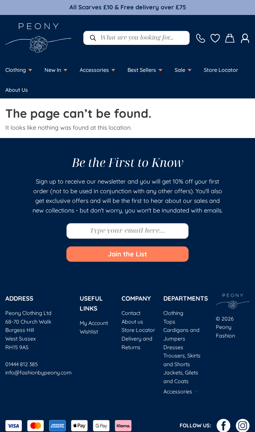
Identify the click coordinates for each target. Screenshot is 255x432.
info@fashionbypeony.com (38, 372)
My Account (94, 323)
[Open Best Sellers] (160, 70)
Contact (131, 313)
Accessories (177, 391)
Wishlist (89, 331)
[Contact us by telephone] (200, 38)
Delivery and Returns (137, 343)
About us (132, 321)
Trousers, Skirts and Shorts (182, 359)
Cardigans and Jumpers (181, 334)
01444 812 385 (21, 364)
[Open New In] (65, 70)
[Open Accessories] (113, 70)
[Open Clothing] (30, 70)
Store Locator (138, 330)
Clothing (173, 313)
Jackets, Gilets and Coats (180, 376)
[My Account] (245, 38)
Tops (169, 321)
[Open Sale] (190, 70)
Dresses (173, 347)
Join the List (127, 254)
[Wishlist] (215, 38)
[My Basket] (230, 38)
